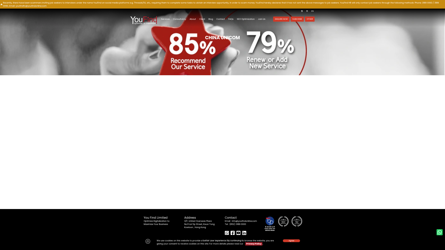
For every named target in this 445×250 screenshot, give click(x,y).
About (193, 19)
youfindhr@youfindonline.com (31, 5)
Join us (261, 19)
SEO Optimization (246, 19)
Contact (220, 19)
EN (312, 11)
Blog (210, 19)
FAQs (231, 19)
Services (165, 19)
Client (202, 19)
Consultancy (179, 19)
